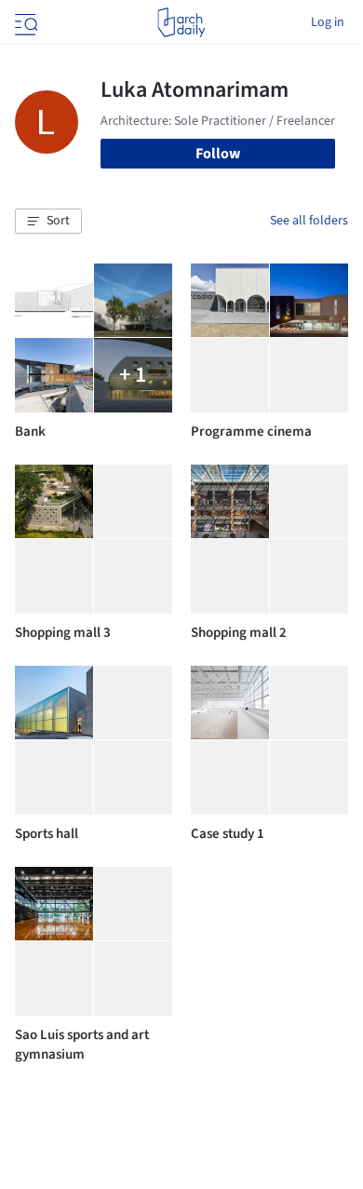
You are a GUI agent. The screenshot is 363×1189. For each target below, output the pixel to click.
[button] (48, 222)
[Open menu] (24, 22)
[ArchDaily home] (181, 22)
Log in (327, 22)
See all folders (309, 220)
